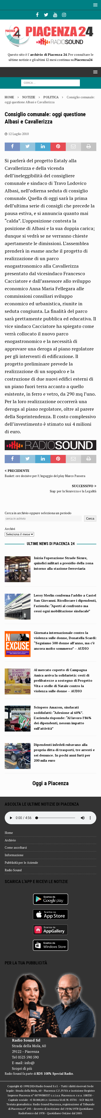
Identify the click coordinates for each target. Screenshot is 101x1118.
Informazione (14, 855)
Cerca (90, 518)
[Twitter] (46, 15)
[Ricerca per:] (50, 82)
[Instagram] (64, 15)
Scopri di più (22, 1068)
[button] (94, 4)
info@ (29, 1062)
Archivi (10, 528)
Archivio (10, 840)
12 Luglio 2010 (18, 134)
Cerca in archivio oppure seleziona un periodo (38, 513)
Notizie (28, 97)
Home (9, 833)
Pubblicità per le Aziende (21, 862)
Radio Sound (13, 870)
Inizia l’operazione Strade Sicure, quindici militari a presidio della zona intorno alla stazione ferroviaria (63, 563)
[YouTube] (55, 15)
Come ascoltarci (16, 847)
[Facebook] (37, 15)
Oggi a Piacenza (50, 783)
